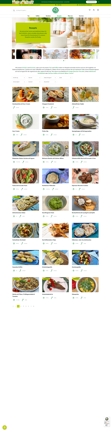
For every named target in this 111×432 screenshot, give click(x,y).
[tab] (47, 60)
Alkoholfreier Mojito (78, 104)
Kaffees (56, 67)
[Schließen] (98, 1)
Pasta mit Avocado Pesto (19, 185)
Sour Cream (15, 131)
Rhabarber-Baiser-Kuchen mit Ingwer (23, 158)
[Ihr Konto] (94, 9)
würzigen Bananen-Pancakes (76, 71)
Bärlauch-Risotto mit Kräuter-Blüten (53, 158)
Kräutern (24, 67)
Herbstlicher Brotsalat (19, 240)
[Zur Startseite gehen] (55, 10)
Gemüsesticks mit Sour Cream (21, 104)
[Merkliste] (89, 9)
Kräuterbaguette (47, 267)
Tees (50, 67)
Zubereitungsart (47, 77)
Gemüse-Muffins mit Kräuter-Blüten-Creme (60, 73)
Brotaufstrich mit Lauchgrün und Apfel (83, 212)
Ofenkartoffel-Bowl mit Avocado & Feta (84, 158)
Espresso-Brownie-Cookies (80, 185)
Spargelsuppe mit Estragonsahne (81, 131)
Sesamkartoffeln (17, 267)
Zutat (60, 77)
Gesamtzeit (46, 81)
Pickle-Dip (45, 131)
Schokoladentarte (47, 294)
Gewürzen (33, 67)
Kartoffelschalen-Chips (49, 240)
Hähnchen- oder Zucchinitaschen (81, 240)
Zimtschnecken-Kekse (18, 212)
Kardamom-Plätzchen (48, 185)
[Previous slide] (14, 54)
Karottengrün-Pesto (48, 212)
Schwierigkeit (16, 81)
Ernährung (15, 77)
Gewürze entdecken (91, 1)
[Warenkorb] (98, 10)
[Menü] (109, 417)
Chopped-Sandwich (48, 104)
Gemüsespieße (76, 267)
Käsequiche (75, 294)
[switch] (106, 425)
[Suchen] (14, 10)
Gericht (30, 77)
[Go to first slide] (96, 54)
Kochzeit (31, 81)
